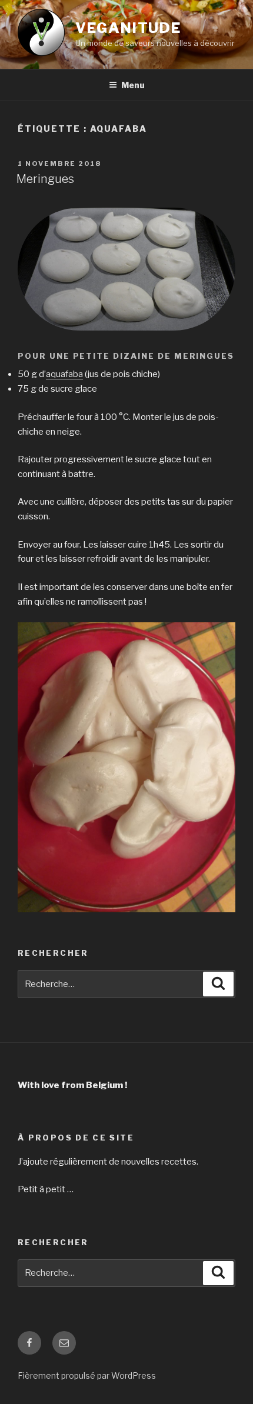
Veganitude (128, 27)
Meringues (45, 179)
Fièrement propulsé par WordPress (87, 1375)
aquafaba (64, 374)
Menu (133, 85)
